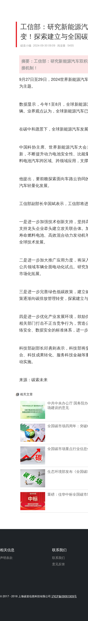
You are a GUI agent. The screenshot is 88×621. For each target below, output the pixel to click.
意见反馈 (58, 564)
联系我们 (58, 557)
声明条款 (6, 557)
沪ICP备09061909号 (64, 596)
